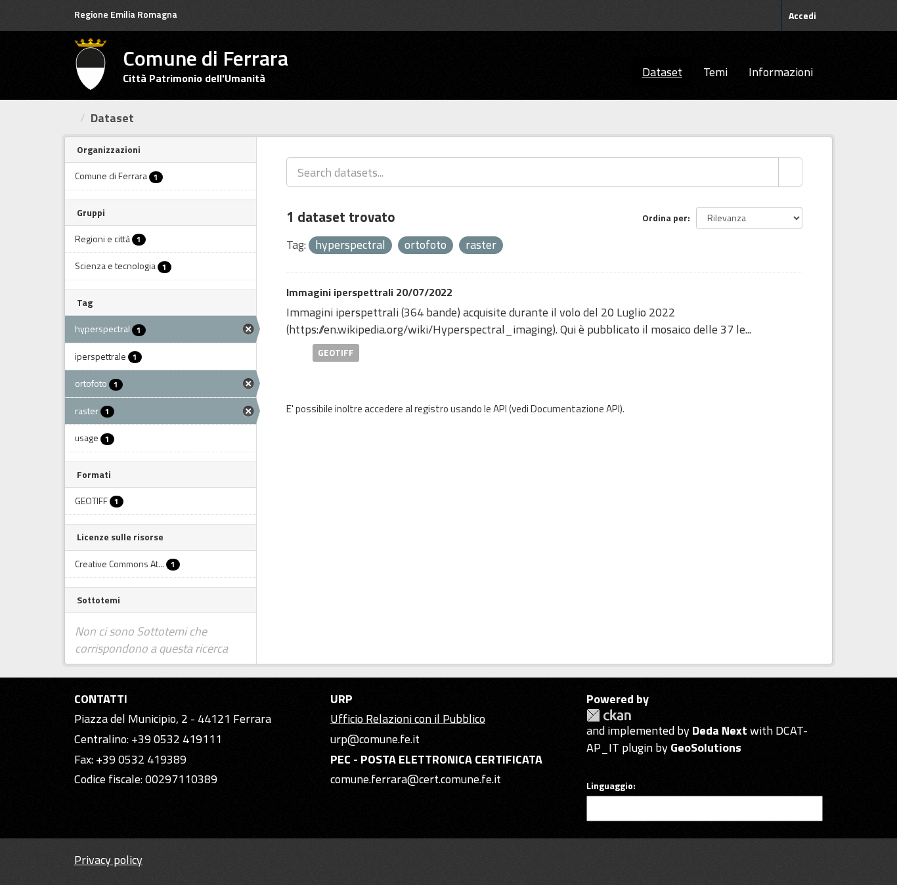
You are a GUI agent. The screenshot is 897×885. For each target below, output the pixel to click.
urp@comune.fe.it (375, 739)
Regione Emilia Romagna (125, 14)
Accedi (802, 15)
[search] (790, 172)
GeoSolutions (705, 747)
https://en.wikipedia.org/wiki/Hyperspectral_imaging (420, 329)
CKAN (608, 715)
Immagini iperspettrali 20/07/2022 (369, 292)
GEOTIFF (336, 352)
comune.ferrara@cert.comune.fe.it (415, 779)
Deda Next (719, 730)
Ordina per (665, 218)
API (500, 408)
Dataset (662, 72)
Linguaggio (609, 785)
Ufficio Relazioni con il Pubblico (407, 718)
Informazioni (781, 72)
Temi (715, 72)
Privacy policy (108, 860)
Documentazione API (575, 408)
